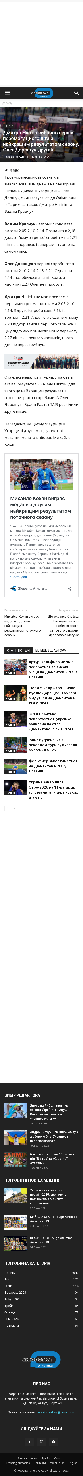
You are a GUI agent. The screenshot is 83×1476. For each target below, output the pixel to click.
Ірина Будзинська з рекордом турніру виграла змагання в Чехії (53, 745)
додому (7, 103)
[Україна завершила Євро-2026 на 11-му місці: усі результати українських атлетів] (15, 787)
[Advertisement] (41, 43)
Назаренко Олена (16, 156)
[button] (77, 93)
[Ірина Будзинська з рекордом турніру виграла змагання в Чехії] (15, 745)
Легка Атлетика (28, 1458)
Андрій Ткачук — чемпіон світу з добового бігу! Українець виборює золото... (54, 1136)
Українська (57, 1463)
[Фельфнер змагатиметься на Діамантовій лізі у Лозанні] (15, 766)
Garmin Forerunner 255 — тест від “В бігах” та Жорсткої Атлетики (52, 1159)
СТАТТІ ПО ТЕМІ (18, 650)
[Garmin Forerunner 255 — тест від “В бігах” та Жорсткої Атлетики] (15, 1159)
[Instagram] (41, 1442)
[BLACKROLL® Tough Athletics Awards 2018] (15, 1243)
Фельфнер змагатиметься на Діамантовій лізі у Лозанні (53, 766)
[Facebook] (29, 1442)
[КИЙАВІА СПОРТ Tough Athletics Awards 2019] (15, 1222)
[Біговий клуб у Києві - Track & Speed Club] (41, 361)
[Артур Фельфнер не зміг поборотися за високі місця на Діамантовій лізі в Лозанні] (15, 667)
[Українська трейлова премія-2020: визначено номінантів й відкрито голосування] (15, 1195)
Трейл (46, 1458)
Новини (8, 125)
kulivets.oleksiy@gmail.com (56, 1412)
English (73, 1463)
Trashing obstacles (18, 1463)
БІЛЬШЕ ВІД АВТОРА (50, 650)
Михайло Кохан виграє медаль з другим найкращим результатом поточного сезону (22, 626)
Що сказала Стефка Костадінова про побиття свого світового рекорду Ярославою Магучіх (63, 626)
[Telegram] (53, 1442)
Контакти (40, 1463)
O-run (58, 1458)
